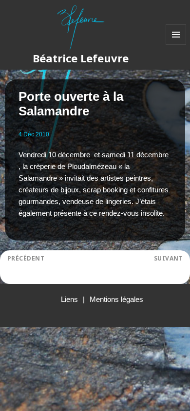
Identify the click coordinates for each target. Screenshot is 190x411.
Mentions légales (116, 299)
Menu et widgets (176, 44)
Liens (69, 299)
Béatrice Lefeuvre (81, 58)
